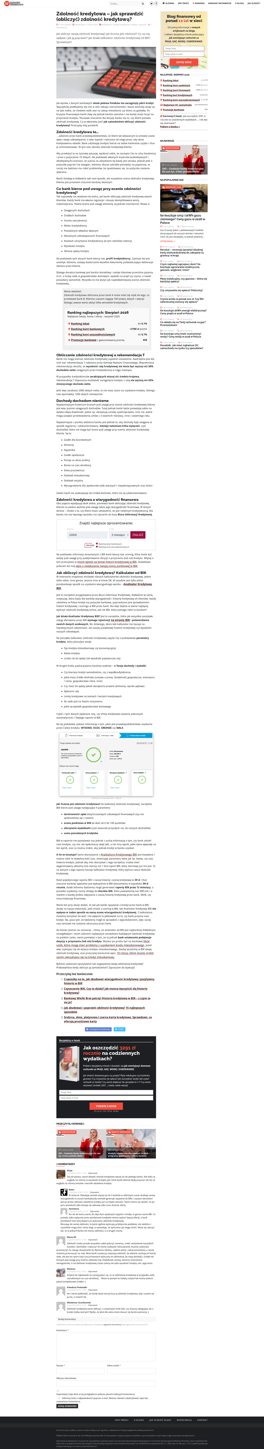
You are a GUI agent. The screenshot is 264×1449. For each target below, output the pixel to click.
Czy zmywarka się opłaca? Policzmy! (181, 290)
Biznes (169, 148)
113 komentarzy (185, 319)
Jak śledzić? (254, 3)
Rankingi (199, 3)
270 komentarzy (185, 276)
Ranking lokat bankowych (110, 544)
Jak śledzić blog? (160, 1420)
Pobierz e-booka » (170, 126)
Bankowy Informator (219, 3)
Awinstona (74, 1209)
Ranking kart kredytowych (177, 95)
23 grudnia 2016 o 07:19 (78, 1211)
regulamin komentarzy (112, 1325)
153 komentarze (185, 308)
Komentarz (62, 1330)
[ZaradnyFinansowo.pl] (13, 3)
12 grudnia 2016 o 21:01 (78, 1192)
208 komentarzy (185, 287)
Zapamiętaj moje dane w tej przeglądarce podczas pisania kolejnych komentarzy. (95, 1394)
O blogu (239, 3)
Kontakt (202, 1420)
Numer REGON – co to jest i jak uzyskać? (180, 170)
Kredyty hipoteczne (121, 25)
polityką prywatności (145, 1430)
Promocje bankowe (84, 340)
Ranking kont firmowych (176, 90)
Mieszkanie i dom (173, 187)
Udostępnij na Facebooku (100, 1029)
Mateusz (71, 1269)
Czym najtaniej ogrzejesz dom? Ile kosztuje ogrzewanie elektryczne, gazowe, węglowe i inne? (180, 267)
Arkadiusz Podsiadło (77, 1287)
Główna (169, 3)
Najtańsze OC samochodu (177, 105)
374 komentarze (185, 261)
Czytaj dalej (166, 241)
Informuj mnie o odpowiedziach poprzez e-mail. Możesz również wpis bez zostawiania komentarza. (102, 1400)
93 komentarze (186, 342)
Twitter (121, 1029)
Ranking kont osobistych (176, 85)
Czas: (112, 528)
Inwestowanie (68, 1132)
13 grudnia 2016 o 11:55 (76, 1290)
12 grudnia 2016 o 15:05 (76, 1271)
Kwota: (70, 529)
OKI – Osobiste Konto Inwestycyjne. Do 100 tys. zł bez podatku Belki (79, 1154)
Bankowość (107, 25)
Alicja (69, 1170)
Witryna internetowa (66, 1378)
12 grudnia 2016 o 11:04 (76, 1173)
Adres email (114, 1365)
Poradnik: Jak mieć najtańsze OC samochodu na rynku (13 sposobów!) (181, 347)
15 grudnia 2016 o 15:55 (76, 1305)
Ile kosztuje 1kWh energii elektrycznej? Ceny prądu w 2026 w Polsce (183, 312)
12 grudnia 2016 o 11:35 (76, 1240)
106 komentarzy (185, 331)
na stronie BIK (120, 620)
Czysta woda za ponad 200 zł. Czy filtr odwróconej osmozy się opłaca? (182, 300)
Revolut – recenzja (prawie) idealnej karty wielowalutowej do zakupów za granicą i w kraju (182, 252)
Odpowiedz (92, 1173)
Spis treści (183, 3)
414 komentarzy (186, 247)
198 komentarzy (185, 296)
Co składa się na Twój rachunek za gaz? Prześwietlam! (183, 324)
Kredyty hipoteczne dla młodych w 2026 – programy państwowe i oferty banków (129, 1154)
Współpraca (184, 1420)
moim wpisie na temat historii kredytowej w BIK (107, 562)
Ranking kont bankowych (88, 329)
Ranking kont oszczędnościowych (93, 334)
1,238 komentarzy (186, 226)
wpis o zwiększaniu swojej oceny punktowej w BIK (107, 566)
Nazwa (60, 1365)
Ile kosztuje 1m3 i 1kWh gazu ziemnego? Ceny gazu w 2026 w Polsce (182, 219)
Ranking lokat (80, 323)
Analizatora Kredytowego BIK (119, 854)
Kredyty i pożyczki (138, 25)
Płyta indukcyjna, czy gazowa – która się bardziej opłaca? (183, 280)
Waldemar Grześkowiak (79, 1302)
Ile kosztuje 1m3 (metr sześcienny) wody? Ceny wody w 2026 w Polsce (180, 335)
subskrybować (132, 1398)
